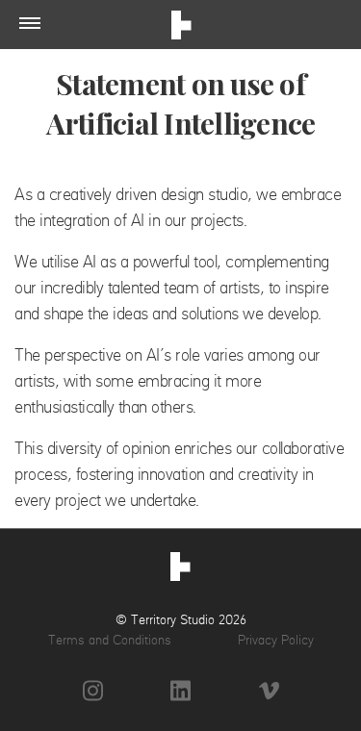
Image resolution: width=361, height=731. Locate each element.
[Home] (180, 569)
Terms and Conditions (109, 639)
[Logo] (181, 28)
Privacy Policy (276, 639)
